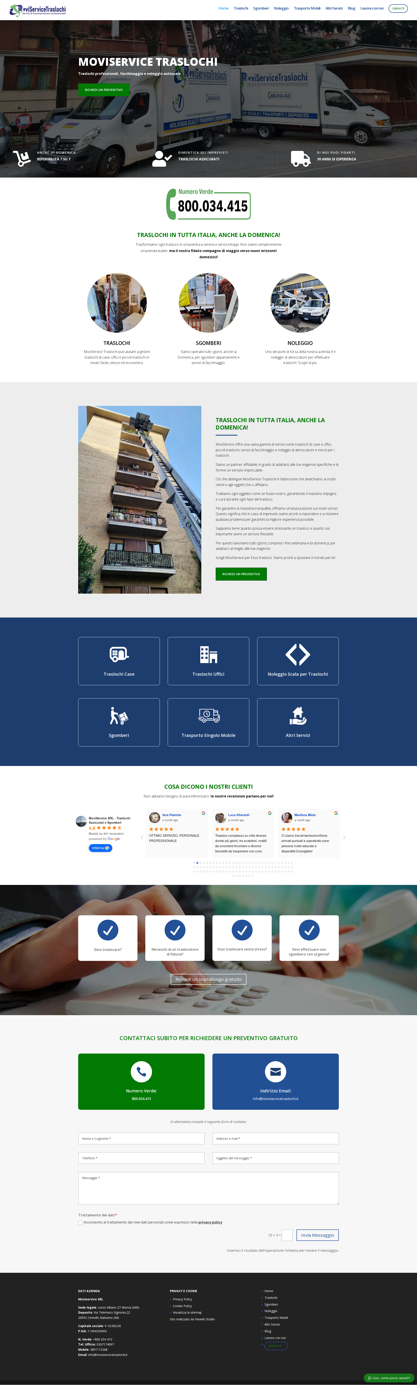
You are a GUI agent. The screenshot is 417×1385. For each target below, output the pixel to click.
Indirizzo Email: (275, 1091)
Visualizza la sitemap (187, 1312)
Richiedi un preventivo (104, 90)
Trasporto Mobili (307, 9)
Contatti (398, 8)
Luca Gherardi (238, 815)
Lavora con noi (371, 9)
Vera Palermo (171, 815)
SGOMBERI (208, 342)
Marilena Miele (305, 815)
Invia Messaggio (317, 1235)
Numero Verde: (141, 1091)
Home (223, 9)
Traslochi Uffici (208, 674)
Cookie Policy (182, 1306)
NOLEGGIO (300, 342)
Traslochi (241, 9)
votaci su (98, 847)
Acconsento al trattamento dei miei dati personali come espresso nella (153, 1222)
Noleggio (281, 9)
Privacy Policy (182, 1299)
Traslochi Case (119, 674)
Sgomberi (261, 9)
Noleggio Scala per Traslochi (298, 674)
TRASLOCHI (116, 342)
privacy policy (210, 1222)
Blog (351, 9)
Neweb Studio (205, 1319)
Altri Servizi (334, 9)
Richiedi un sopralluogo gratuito (208, 979)
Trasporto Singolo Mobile (208, 735)
